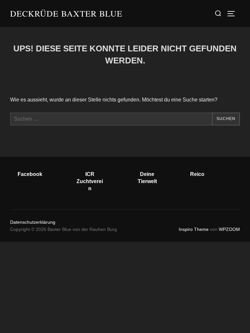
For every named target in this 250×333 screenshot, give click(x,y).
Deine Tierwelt (147, 177)
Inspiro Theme (194, 229)
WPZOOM (229, 229)
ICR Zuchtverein (89, 181)
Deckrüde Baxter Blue (66, 13)
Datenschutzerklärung (32, 222)
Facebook (30, 174)
